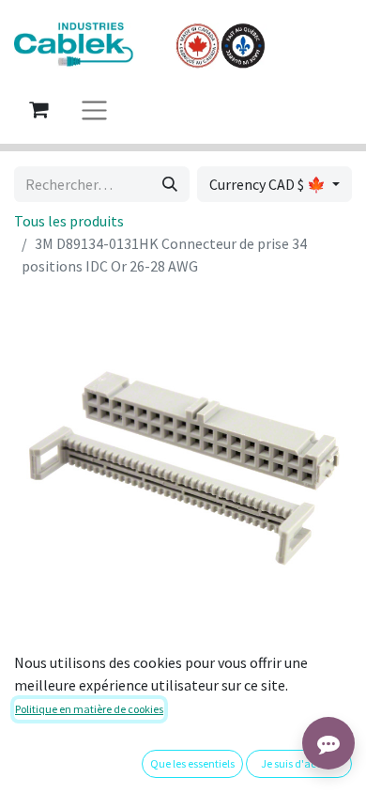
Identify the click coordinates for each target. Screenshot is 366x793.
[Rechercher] (170, 184)
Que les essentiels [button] (192, 763)
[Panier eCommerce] (38, 109)
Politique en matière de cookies (89, 709)
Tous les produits (69, 220)
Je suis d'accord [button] (299, 763)
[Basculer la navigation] (94, 109)
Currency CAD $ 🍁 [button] (268, 184)
